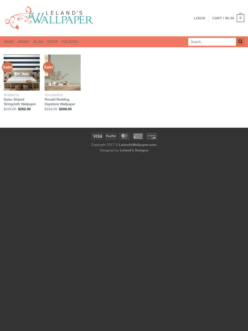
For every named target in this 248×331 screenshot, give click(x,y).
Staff (52, 42)
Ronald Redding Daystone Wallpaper (60, 101)
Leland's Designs (134, 150)
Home (9, 42)
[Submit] (240, 42)
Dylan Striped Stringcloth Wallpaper (20, 101)
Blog (38, 42)
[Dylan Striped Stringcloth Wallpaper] (22, 73)
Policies (70, 42)
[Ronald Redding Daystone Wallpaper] (63, 73)
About (23, 42)
